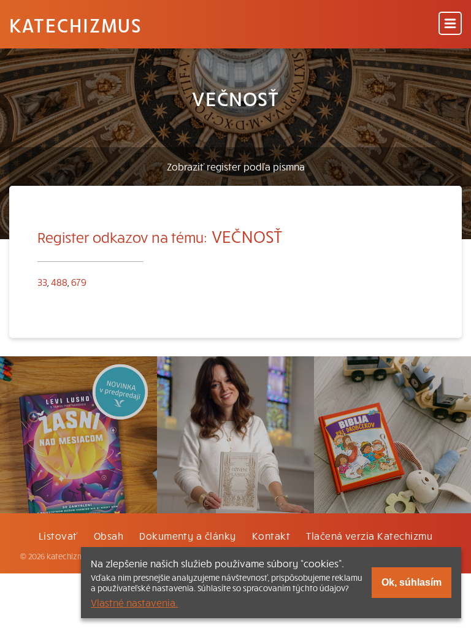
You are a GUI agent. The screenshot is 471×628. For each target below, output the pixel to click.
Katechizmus (75, 24)
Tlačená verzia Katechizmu (369, 535)
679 (78, 281)
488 (59, 281)
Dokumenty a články (187, 535)
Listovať (58, 535)
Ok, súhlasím (411, 582)
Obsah (108, 535)
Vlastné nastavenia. (134, 602)
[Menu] (450, 24)
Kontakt (271, 535)
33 (42, 281)
